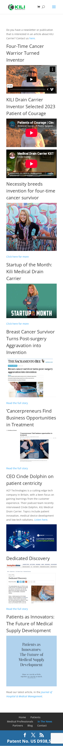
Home (22, 717)
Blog (30, 725)
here (32, 38)
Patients (35, 717)
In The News (45, 721)
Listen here (40, 519)
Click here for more (17, 256)
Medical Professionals (20, 721)
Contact (42, 725)
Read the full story (17, 403)
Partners (18, 725)
